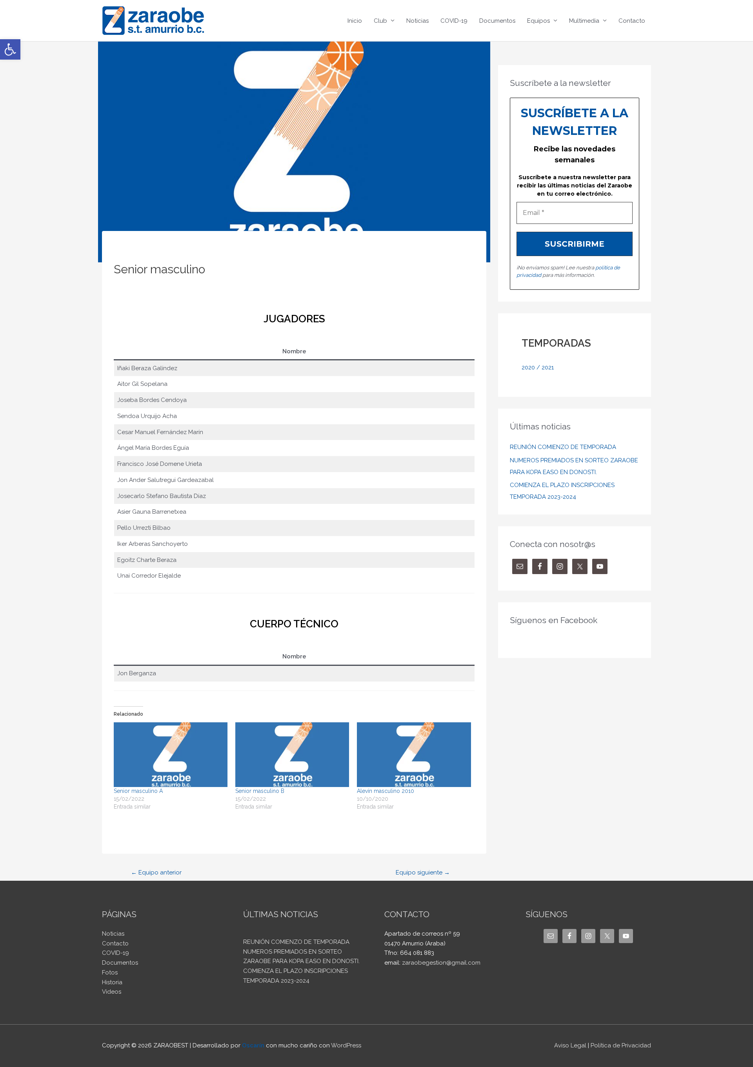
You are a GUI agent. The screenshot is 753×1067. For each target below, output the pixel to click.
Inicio (354, 20)
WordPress (346, 1045)
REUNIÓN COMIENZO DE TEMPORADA (563, 447)
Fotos (110, 972)
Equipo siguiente (423, 872)
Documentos (497, 20)
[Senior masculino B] (292, 754)
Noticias (417, 20)
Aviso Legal (570, 1045)
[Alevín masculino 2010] (414, 754)
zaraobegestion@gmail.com (441, 962)
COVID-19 (453, 20)
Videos (111, 991)
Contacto (631, 20)
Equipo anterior (156, 872)
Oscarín (253, 1045)
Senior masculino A (138, 791)
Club (380, 20)
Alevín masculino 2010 (385, 791)
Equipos (538, 20)
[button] (10, 49)
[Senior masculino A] (170, 754)
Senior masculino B (259, 791)
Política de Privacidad (621, 1045)
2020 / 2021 (538, 367)
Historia (112, 982)
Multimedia (584, 20)
